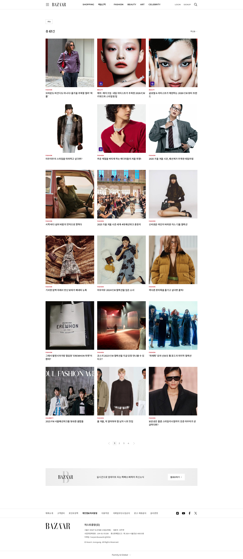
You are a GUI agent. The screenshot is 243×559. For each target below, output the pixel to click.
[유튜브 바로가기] (183, 513)
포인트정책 (73, 513)
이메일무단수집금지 (121, 513)
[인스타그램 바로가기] (177, 513)
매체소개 (49, 513)
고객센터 (61, 513)
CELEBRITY (154, 4)
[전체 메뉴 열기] (47, 4)
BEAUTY (131, 4)
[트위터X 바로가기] (195, 513)
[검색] (195, 4)
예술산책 (102, 4)
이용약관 (105, 513)
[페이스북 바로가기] (189, 513)
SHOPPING (88, 4)
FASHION (118, 4)
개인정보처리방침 (89, 513)
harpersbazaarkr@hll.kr (100, 537)
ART (142, 4)
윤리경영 (154, 513)
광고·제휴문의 (140, 513)
